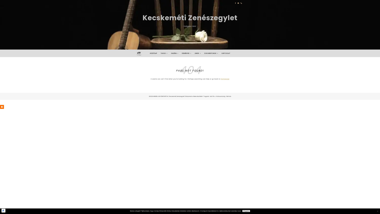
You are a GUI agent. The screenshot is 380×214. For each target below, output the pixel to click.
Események (186, 53)
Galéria (174, 53)
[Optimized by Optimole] (3, 211)
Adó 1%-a (212, 96)
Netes (195, 96)
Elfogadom (246, 211)
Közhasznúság (220, 96)
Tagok (163, 53)
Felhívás (228, 96)
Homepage (225, 79)
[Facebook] (3, 107)
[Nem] (378, 211)
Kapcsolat (226, 53)
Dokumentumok (210, 53)
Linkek (197, 53)
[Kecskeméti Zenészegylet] (190, 25)
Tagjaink (206, 96)
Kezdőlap (153, 53)
